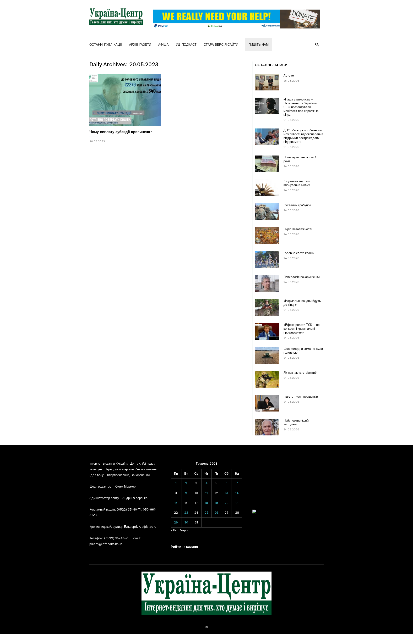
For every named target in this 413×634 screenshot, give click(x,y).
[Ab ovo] (267, 82)
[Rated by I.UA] (271, 513)
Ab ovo (288, 75)
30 (186, 522)
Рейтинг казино (184, 546)
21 (237, 503)
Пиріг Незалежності (297, 229)
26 (216, 512)
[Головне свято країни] (267, 259)
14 (237, 493)
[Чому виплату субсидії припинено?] (125, 100)
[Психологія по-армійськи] (267, 283)
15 (176, 503)
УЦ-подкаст (186, 44)
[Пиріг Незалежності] (267, 235)
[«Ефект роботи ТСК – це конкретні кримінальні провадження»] (267, 331)
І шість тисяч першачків (300, 396)
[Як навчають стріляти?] (267, 379)
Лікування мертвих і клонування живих (297, 183)
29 (176, 522)
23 (186, 512)
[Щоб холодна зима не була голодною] (267, 355)
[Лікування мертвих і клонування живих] (267, 187)
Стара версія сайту (221, 44)
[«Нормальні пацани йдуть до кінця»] (267, 307)
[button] (317, 44)
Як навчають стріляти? (300, 372)
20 (226, 503)
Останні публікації (105, 44)
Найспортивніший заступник (296, 422)
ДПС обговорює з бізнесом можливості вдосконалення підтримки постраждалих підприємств (303, 136)
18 (206, 503)
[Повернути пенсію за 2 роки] (267, 164)
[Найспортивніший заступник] (267, 427)
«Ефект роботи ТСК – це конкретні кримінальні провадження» (301, 328)
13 (226, 493)
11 (206, 493)
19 (216, 503)
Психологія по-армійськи (301, 277)
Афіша (163, 44)
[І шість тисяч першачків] (267, 403)
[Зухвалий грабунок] (267, 211)
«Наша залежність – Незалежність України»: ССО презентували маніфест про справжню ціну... (301, 107)
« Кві (174, 530)
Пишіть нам (259, 44)
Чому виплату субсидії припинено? (120, 132)
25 (206, 512)
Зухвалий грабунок (297, 205)
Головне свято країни (298, 253)
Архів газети (140, 44)
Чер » (184, 530)
